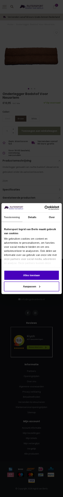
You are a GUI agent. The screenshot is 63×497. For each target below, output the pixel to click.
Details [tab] (32, 217)
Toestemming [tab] (12, 217)
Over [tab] (52, 217)
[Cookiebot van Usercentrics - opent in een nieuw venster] (45, 208)
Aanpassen (29, 286)
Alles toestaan (31, 275)
